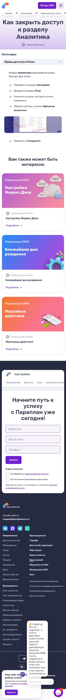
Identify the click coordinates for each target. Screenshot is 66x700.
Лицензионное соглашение (43, 581)
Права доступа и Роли (51, 13)
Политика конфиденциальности (46, 586)
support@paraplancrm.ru (16, 519)
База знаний (26, 13)
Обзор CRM (47, 5)
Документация (37, 596)
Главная (8, 13)
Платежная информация (42, 591)
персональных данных (37, 474)
